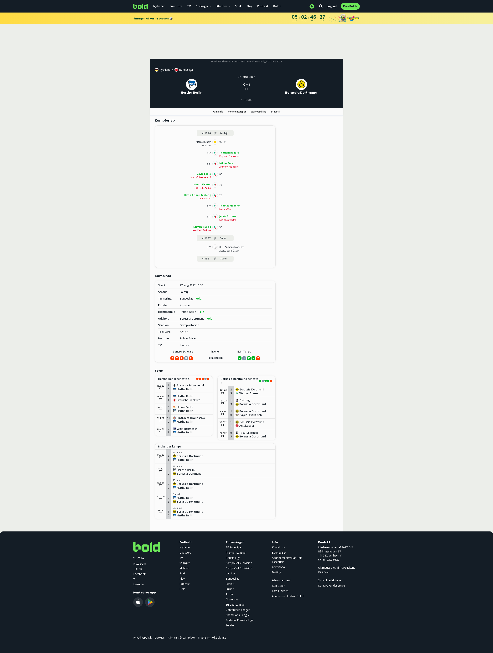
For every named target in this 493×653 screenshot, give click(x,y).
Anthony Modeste (229, 166)
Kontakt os (279, 547)
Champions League (238, 615)
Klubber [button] (222, 6)
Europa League (235, 604)
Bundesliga (186, 69)
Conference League (238, 610)
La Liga (230, 573)
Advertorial (278, 567)
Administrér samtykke (181, 637)
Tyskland (164, 69)
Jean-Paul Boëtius (201, 230)
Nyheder (159, 6)
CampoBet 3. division (239, 568)
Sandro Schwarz (183, 351)
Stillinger (184, 563)
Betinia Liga (233, 558)
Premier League (236, 552)
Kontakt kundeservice (331, 585)
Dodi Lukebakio (202, 188)
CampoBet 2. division (239, 563)
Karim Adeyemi (227, 219)
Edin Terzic (244, 351)
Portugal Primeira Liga (239, 620)
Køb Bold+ (350, 6)
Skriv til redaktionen (330, 580)
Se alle (230, 625)
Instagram (139, 563)
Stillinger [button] (202, 6)
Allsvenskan (233, 599)
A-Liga (230, 594)
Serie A (230, 584)
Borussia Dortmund (192, 318)
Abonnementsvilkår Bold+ (288, 596)
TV (189, 6)
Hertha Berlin (188, 312)
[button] (184, 379)
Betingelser (279, 552)
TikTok (137, 569)
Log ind (332, 6)
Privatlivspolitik (142, 637)
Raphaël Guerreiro (229, 156)
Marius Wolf (225, 209)
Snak (238, 6)
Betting (276, 572)
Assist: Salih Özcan (229, 250)
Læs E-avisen (280, 591)
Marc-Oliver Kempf (200, 177)
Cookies (160, 637)
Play (249, 6)
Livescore (176, 6)
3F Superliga (233, 547)
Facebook (139, 574)
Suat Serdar (204, 198)
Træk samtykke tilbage (212, 637)
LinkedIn (138, 584)
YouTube (138, 558)
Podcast (262, 6)
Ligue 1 (230, 589)
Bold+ (277, 6)
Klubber (184, 568)
